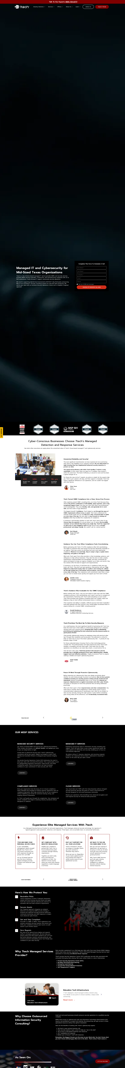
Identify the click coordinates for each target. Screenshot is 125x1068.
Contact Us (88, 7)
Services (50, 7)
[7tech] (22, 7)
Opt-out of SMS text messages (86, 284)
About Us (68, 7)
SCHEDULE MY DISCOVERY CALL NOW (91, 287)
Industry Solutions (38, 7)
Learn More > (22, 773)
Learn (77, 7)
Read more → (69, 1000)
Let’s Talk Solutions (102, 1061)
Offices (59, 7)
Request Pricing (102, 7)
